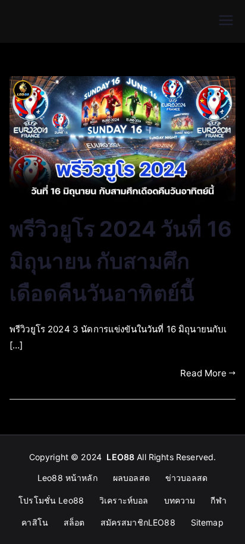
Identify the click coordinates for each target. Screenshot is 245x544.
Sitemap (207, 522)
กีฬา (218, 500)
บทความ (180, 500)
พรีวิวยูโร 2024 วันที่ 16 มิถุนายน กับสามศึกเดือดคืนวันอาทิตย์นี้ (121, 261)
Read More (203, 373)
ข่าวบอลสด (186, 478)
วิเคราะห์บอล (124, 500)
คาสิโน (34, 522)
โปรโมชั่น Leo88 (51, 500)
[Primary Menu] (225, 21)
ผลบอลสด (131, 478)
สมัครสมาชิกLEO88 (137, 522)
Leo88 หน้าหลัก (67, 478)
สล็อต (74, 522)
